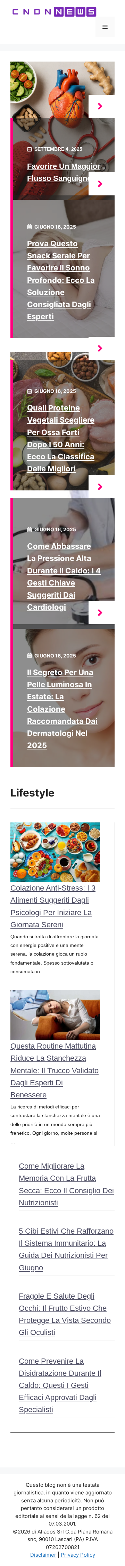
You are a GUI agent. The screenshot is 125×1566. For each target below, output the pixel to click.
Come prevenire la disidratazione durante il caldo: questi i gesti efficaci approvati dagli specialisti (60, 1385)
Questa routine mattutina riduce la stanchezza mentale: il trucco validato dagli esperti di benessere (54, 1070)
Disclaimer (43, 1554)
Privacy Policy (78, 1554)
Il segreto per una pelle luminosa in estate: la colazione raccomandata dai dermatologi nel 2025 (62, 709)
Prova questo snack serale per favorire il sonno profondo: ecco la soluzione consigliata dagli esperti (61, 280)
